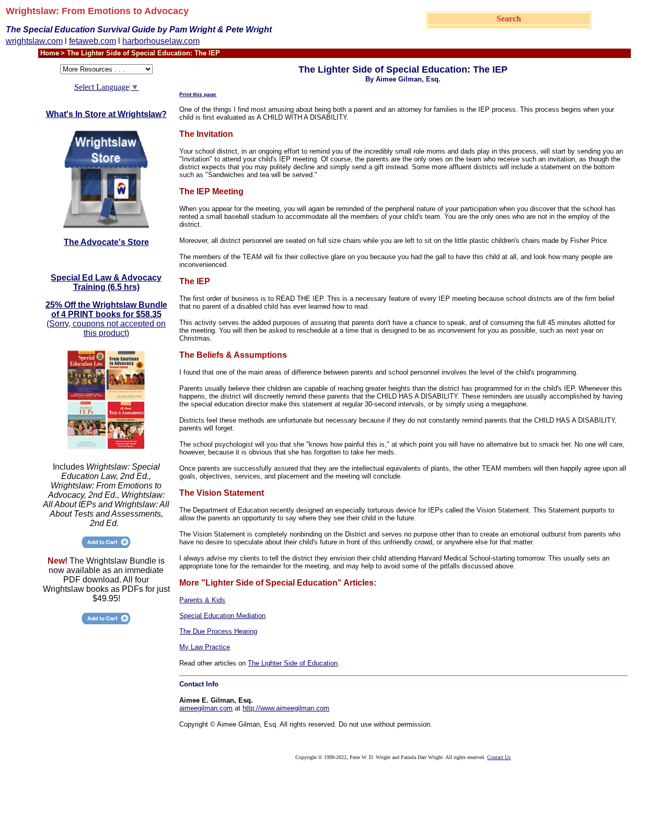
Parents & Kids (202, 600)
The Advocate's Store (106, 242)
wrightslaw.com (34, 41)
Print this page (197, 94)
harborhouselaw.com (161, 41)
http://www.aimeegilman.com (286, 708)
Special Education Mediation (222, 616)
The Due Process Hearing (218, 631)
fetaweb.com (92, 41)
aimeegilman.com (206, 708)
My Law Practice (204, 647)
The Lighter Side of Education (293, 663)
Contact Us (499, 757)
